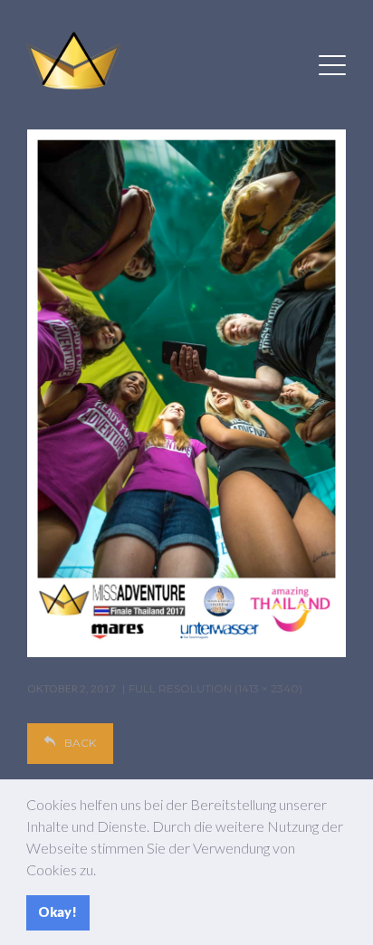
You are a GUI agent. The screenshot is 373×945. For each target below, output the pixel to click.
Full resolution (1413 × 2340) (215, 688)
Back (80, 742)
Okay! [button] (57, 912)
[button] (101, 871)
